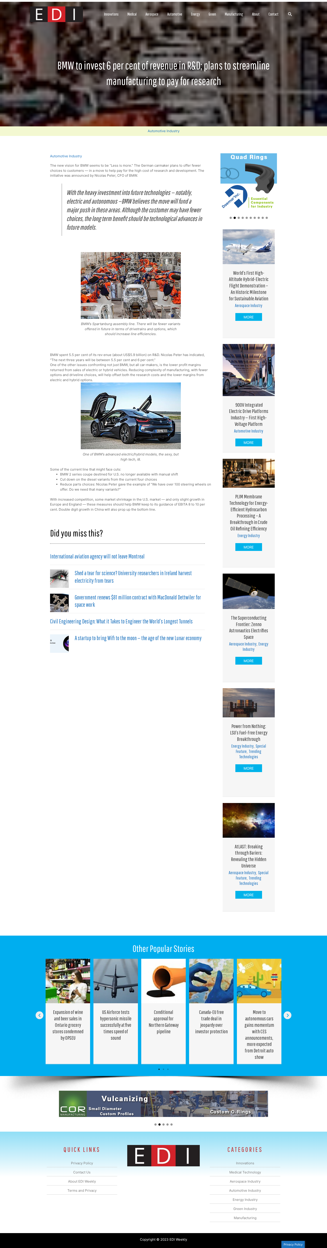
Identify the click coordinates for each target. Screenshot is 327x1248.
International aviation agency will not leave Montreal (97, 556)
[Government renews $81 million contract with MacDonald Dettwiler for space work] (59, 602)
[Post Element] (68, 1011)
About (256, 14)
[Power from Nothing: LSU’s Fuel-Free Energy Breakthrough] (249, 702)
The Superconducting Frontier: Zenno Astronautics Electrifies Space (248, 627)
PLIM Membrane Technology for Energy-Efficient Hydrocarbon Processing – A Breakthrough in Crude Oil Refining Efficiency (248, 512)
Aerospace (151, 14)
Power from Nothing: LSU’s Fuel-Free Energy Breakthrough (248, 732)
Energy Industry (249, 535)
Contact (273, 14)
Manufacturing (234, 14)
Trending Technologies (250, 754)
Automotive (174, 14)
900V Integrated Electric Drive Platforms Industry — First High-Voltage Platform (248, 414)
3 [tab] (168, 1069)
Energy (195, 14)
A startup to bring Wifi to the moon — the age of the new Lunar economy (138, 638)
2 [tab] (163, 1069)
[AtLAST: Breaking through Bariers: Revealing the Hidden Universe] (249, 820)
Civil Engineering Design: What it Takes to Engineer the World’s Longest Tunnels (121, 621)
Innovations (111, 14)
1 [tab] (159, 1069)
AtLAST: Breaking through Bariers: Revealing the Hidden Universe (248, 856)
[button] (290, 14)
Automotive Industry (164, 131)
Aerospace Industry (248, 305)
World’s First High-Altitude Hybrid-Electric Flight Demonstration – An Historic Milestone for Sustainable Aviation (248, 285)
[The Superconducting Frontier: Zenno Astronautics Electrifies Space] (249, 591)
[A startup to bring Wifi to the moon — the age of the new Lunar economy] (59, 643)
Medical (132, 14)
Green (212, 14)
